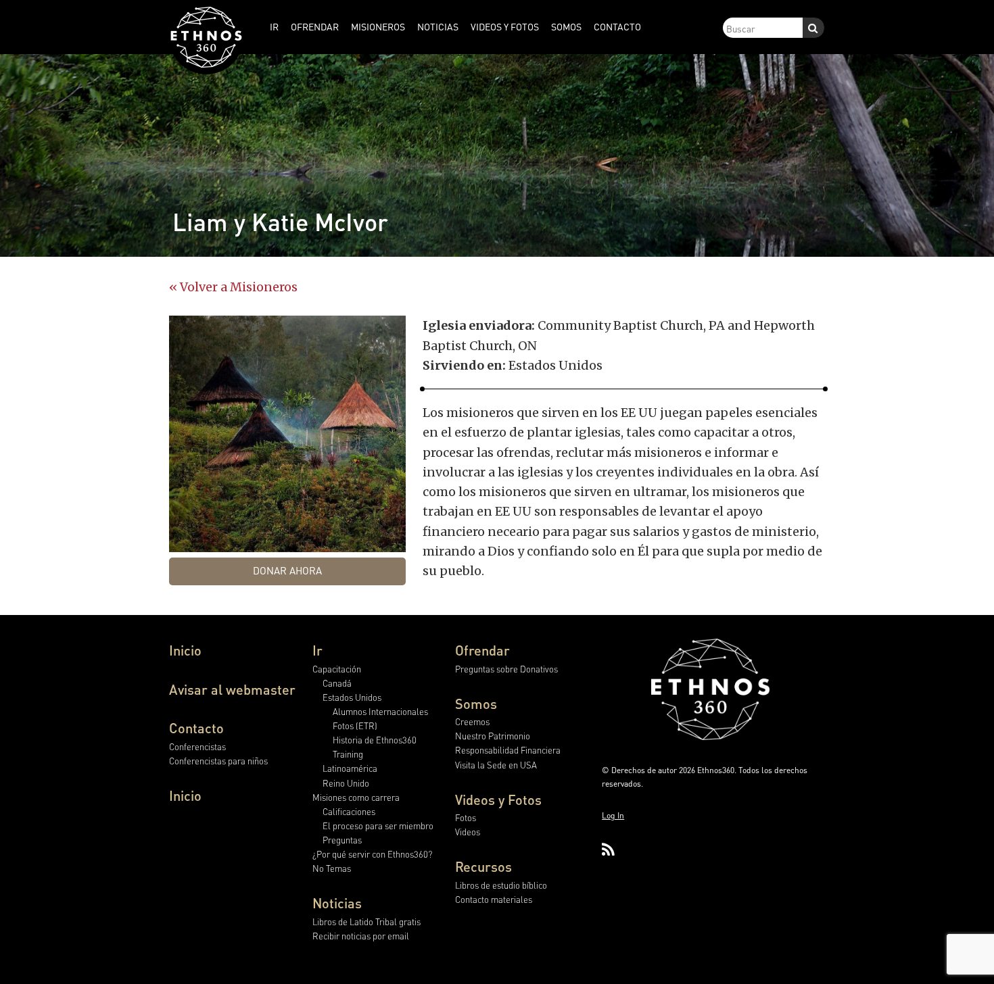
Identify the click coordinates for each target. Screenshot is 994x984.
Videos (467, 831)
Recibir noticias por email (360, 935)
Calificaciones (349, 811)
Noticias (337, 903)
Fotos (465, 817)
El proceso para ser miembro (378, 825)
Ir (317, 650)
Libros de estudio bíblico (501, 885)
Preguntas (342, 839)
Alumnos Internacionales (380, 711)
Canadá (337, 683)
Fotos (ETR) (355, 725)
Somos (476, 703)
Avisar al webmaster (232, 689)
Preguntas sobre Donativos (506, 668)
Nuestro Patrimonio (492, 735)
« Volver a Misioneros (233, 287)
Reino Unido (346, 783)
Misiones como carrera (356, 797)
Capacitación (336, 668)
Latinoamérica (350, 768)
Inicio (185, 650)
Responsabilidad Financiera (508, 750)
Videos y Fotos (498, 799)
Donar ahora (287, 570)
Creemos (472, 721)
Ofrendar (482, 650)
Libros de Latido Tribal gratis (366, 921)
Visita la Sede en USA (496, 764)
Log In (613, 815)
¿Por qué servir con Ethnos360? (372, 854)
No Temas (331, 868)
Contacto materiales (493, 899)
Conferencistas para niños (218, 760)
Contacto (196, 728)
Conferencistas (197, 746)
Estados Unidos (352, 697)
